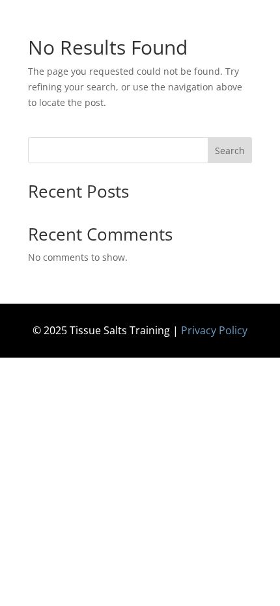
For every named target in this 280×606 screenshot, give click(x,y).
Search (230, 150)
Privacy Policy (214, 330)
